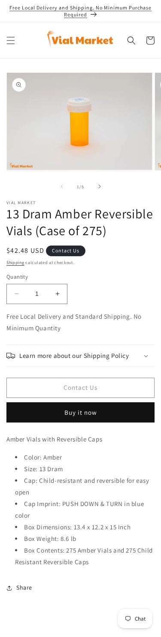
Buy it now (80, 412)
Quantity (17, 276)
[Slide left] (61, 186)
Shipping (15, 262)
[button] (10, 40)
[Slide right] (99, 186)
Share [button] (24, 587)
